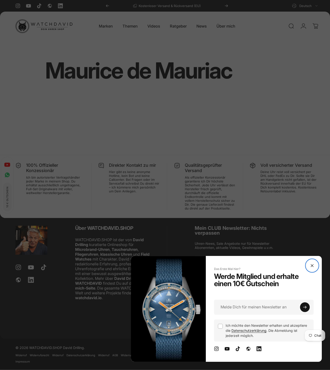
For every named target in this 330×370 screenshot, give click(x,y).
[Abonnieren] (305, 307)
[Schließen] (312, 265)
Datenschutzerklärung (248, 330)
